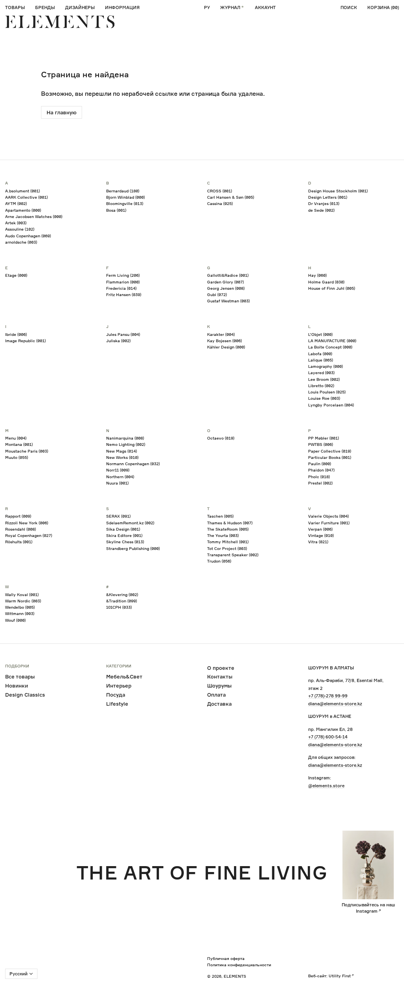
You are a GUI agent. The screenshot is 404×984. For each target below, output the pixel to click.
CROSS (219, 190)
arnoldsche (21, 242)
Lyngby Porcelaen (331, 405)
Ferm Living (123, 275)
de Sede (321, 210)
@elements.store (326, 785)
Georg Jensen (226, 288)
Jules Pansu (123, 334)
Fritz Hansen (123, 294)
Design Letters (327, 197)
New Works (122, 457)
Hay (317, 275)
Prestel (320, 483)
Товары (15, 7)
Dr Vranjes (323, 203)
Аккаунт (265, 7)
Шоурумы (219, 685)
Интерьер (118, 685)
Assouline (19, 229)
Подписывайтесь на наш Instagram (368, 908)
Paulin (319, 463)
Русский (18, 974)
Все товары (20, 676)
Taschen (220, 516)
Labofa (320, 353)
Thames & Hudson (229, 522)
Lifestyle (117, 704)
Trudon (219, 561)
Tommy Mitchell (228, 541)
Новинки (16, 685)
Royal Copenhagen (28, 535)
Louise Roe (324, 398)
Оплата (216, 694)
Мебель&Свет (124, 676)
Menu (15, 438)
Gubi (217, 294)
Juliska (118, 340)
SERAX (118, 516)
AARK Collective (26, 197)
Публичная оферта (226, 958)
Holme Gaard (326, 282)
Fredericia (121, 288)
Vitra (318, 541)
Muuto (16, 457)
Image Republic (25, 340)
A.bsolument (22, 190)
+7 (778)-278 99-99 (328, 696)
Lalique (320, 360)
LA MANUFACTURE (332, 340)
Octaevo (220, 438)
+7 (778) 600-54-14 (328, 737)
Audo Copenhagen (28, 235)
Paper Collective (329, 451)
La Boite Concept (330, 347)
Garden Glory (225, 282)
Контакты (219, 676)
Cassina (220, 203)
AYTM (16, 203)
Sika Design (123, 529)
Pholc (319, 476)
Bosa (116, 210)
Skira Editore (124, 535)
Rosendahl (20, 529)
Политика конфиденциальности (239, 964)
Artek (15, 222)
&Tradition (121, 600)
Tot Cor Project (227, 548)
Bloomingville (124, 203)
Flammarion (123, 282)
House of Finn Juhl (331, 288)
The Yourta (223, 535)
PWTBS (320, 444)
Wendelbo (20, 607)
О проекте (220, 668)
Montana (19, 444)
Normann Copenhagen (133, 463)
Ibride (16, 334)
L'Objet (320, 334)
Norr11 (117, 470)
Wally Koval (22, 594)
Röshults (18, 541)
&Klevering (122, 594)
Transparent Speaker (232, 554)
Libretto (321, 385)
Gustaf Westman (228, 300)
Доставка (219, 704)
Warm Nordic (23, 600)
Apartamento (23, 210)
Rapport (18, 516)
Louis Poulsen (327, 392)
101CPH (119, 607)
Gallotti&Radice (228, 275)
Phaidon (321, 470)
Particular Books (329, 457)
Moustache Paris (26, 451)
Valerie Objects (328, 516)
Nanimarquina (125, 438)
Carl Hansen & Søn (230, 197)
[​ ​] (59, 21)
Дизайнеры (80, 7)
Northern (120, 476)
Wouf (15, 620)
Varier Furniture (329, 522)
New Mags (121, 451)
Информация (122, 7)
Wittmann (19, 613)
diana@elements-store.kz (335, 703)
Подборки (17, 666)
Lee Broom (324, 379)
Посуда (115, 694)
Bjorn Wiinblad (125, 197)
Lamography (325, 366)
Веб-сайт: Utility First (329, 975)
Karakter (221, 334)
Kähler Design (226, 347)
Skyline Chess (125, 541)
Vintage (321, 535)
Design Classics (25, 694)
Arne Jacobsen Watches (33, 216)
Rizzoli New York (26, 522)
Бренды (45, 7)
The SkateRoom (228, 529)
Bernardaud (122, 190)
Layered (321, 372)
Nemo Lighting (125, 444)
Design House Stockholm (338, 190)
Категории (118, 666)
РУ (207, 7)
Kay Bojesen (224, 340)
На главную (62, 112)
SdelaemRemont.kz (130, 522)
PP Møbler (323, 438)
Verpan (320, 529)
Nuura (117, 483)
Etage (16, 275)
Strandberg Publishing (133, 548)
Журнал (230, 7)
